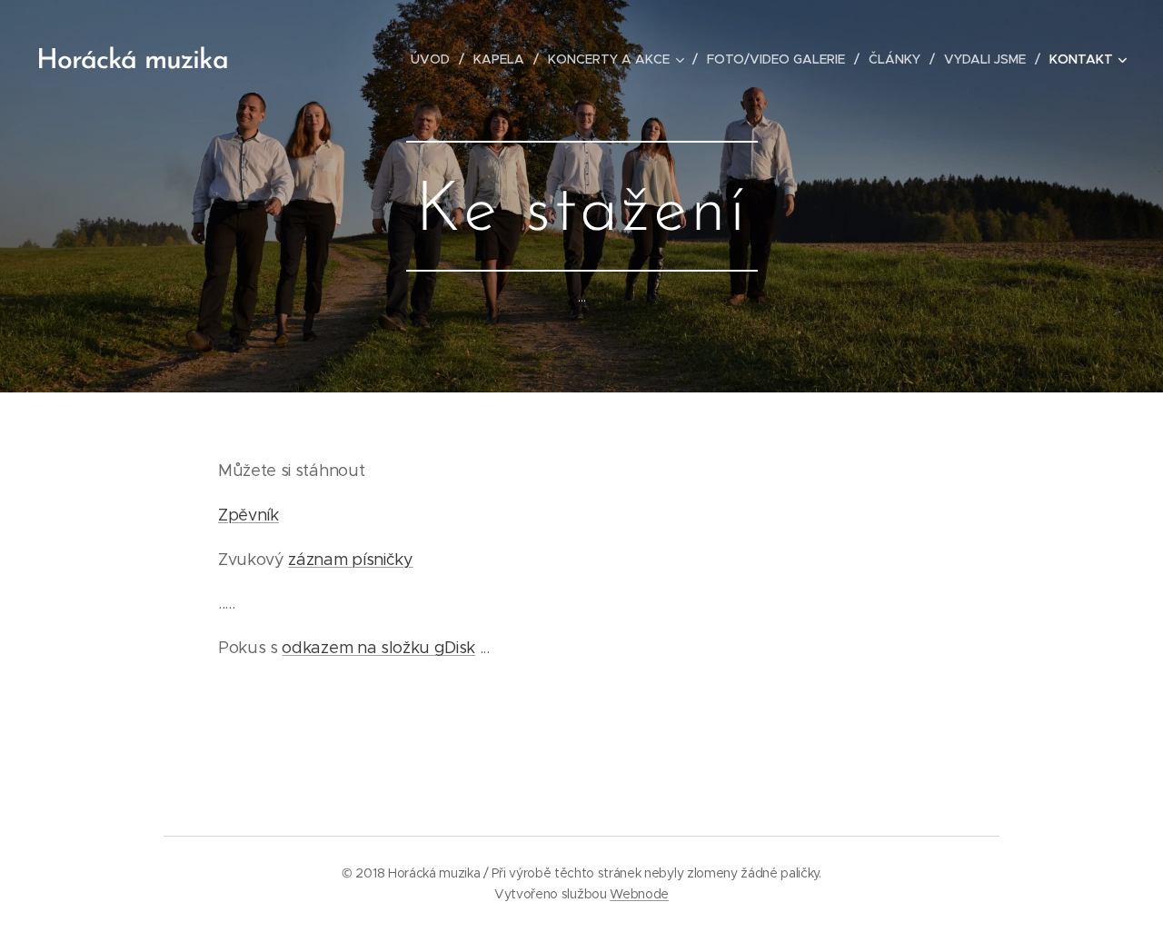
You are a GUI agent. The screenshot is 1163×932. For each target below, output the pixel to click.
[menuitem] (435, 59)
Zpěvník (248, 515)
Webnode (639, 894)
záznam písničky (350, 560)
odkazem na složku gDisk (378, 648)
